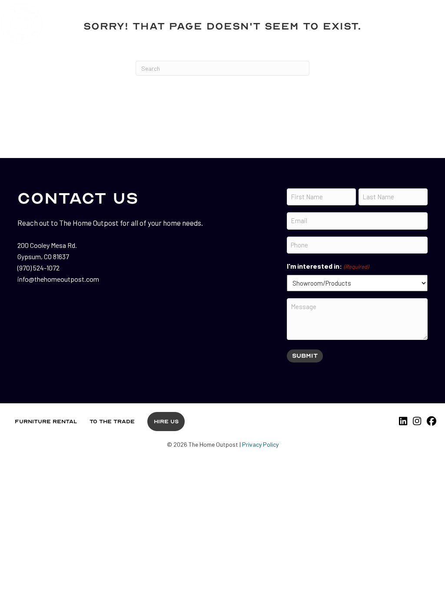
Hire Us (166, 421)
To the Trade (112, 421)
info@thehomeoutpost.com (58, 279)
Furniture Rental (46, 421)
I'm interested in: (327, 266)
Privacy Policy (260, 444)
